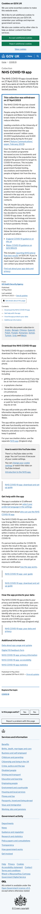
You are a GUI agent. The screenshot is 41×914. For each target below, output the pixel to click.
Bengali (15, 330)
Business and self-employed (14, 753)
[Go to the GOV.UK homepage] (10, 56)
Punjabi (14, 333)
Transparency (8, 845)
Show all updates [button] (32, 674)
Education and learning (12, 779)
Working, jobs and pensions (14, 809)
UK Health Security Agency (12, 284)
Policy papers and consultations (16, 840)
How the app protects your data (16, 317)
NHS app (14, 441)
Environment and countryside (15, 787)
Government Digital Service (14, 877)
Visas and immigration (11, 805)
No (36, 712)
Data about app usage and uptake (17, 645)
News (4, 827)
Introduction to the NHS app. (18, 472)
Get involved (7, 853)
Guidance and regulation (13, 832)
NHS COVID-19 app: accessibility (16, 660)
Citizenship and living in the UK (15, 761)
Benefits (5, 744)
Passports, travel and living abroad (17, 800)
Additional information (13, 320)
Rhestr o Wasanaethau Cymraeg (16, 874)
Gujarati (31, 330)
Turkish (8, 335)
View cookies (20, 49)
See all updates (22, 296)
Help (4, 864)
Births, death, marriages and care (16, 748)
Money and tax (8, 796)
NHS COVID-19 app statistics (15, 665)
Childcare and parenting (12, 757)
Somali (32, 333)
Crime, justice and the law (13, 766)
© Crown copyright (20, 908)
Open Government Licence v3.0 (16, 888)
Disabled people (9, 770)
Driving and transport (11, 774)
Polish (7, 333)
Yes (26, 712)
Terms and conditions (11, 870)
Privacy (11, 864)
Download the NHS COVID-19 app (17, 310)
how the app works (28, 567)
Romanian (23, 333)
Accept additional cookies (20, 38)
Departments (8, 823)
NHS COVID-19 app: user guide (19, 574)
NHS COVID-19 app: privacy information (19, 655)
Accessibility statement (12, 867)
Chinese (23, 330)
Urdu (14, 335)
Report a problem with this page (20, 721)
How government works (12, 849)
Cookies (20, 864)
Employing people (10, 783)
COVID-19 (13, 62)
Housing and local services (13, 792)
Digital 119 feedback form (13, 650)
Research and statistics (12, 836)
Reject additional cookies (20, 44)
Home (4, 62)
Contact (28, 867)
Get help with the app (12, 313)
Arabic (8, 330)
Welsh (23, 335)
